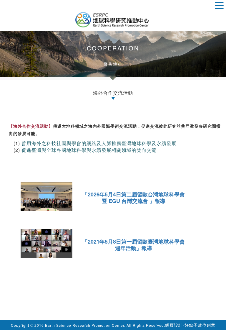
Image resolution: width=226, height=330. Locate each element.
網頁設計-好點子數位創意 (190, 325)
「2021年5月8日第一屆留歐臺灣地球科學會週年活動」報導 (133, 245)
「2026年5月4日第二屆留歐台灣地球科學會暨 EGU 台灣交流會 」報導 (133, 198)
